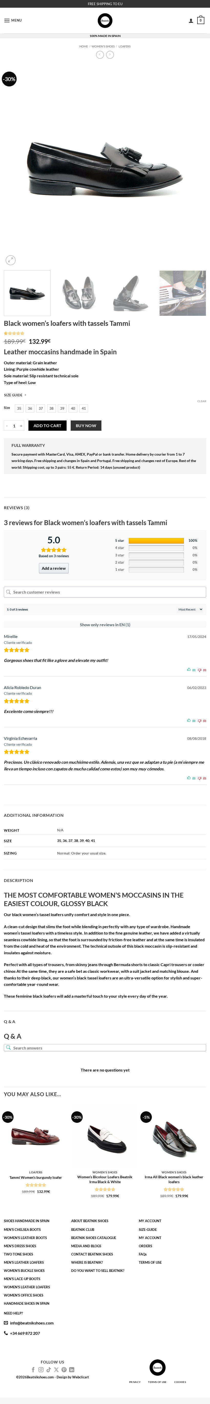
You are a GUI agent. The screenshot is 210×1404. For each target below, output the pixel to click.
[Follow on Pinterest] (64, 1370)
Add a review (54, 568)
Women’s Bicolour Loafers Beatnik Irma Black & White (104, 1179)
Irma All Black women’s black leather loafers (174, 1179)
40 (87, 840)
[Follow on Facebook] (33, 1370)
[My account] (191, 20)
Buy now (86, 425)
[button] (13, 20)
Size (7, 408)
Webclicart (80, 1377)
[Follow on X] (56, 1370)
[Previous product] (110, 55)
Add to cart (48, 425)
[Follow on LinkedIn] (71, 1370)
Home (83, 46)
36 (65, 840)
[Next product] (100, 55)
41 (93, 840)
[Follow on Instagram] (41, 1370)
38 (76, 840)
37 (70, 840)
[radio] (19, 408)
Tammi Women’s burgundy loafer (35, 1177)
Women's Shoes (103, 46)
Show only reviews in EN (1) (105, 624)
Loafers (125, 46)
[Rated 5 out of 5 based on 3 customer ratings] (105, 333)
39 (82, 840)
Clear (201, 401)
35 (59, 840)
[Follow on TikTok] (48, 1370)
